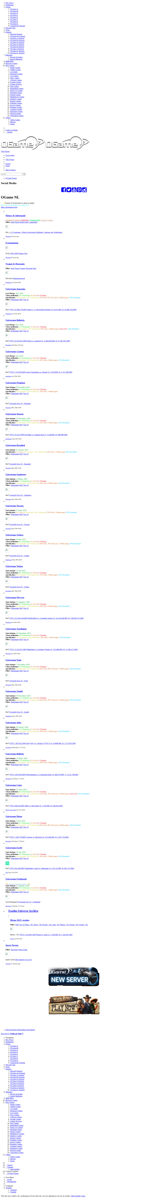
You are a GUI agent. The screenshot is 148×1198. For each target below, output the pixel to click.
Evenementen (12, 243)
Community (33, 222)
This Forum (5, 151)
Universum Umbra (14, 535)
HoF (21, 300)
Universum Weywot (15, 597)
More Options (11, 170)
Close (83, 1196)
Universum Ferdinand (16, 879)
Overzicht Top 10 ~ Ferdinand (29, 902)
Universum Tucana (15, 506)
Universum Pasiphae (15, 383)
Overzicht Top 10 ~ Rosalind (20, 464)
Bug (34, 268)
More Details (76, 1196)
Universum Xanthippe (16, 629)
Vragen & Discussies (15, 264)
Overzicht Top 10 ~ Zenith (19, 712)
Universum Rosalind (15, 445)
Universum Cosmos (15, 351)
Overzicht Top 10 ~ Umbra (19, 556)
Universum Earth (14, 848)
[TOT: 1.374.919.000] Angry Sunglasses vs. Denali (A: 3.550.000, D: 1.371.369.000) (40, 372)
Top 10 (25, 300)
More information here (9, 207)
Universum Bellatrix (15, 320)
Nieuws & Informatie (15, 215)
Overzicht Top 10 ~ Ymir (18, 681)
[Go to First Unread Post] (7, 228)
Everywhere (10, 155)
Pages (8, 166)
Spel (12, 222)
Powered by (12, 1034)
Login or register (12, 130)
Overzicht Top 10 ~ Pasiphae (20, 404)
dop (7, 872)
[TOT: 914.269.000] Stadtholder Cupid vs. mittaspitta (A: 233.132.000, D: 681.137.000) (41, 868)
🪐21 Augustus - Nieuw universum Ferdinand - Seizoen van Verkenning (35, 232)
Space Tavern (12, 945)
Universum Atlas (13, 722)
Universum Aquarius (15, 289)
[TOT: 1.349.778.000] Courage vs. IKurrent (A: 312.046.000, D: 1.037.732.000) (39, 837)
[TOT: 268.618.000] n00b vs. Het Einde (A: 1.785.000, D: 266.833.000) (36, 806)
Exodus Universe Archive (23, 910)
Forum (8, 164)
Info (26, 222)
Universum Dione (14, 816)
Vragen (22, 268)
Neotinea (8, 236)
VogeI (12, 939)
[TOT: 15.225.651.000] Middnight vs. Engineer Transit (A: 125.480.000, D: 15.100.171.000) (43, 649)
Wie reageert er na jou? (23, 960)
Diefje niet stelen (11, 810)
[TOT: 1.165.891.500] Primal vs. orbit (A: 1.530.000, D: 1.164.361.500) (45, 935)
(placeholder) (15, 1169)
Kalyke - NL (47, 925)
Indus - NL (29, 925)
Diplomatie (15, 300)
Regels (22, 222)
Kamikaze (9, 282)
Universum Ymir (13, 660)
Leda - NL (56, 925)
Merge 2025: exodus (19, 920)
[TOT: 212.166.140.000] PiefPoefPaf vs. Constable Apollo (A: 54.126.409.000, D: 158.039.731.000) (46, 618)
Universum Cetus (14, 785)
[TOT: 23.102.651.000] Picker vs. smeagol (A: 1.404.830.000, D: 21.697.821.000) (39, 341)
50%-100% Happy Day (19, 253)
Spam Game (22, 950)
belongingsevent (19, 278)
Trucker (8, 964)
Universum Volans (14, 566)
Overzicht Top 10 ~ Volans (19, 587)
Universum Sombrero (16, 474)
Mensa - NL (64, 925)
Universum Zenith (14, 691)
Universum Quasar (15, 414)
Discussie (29, 268)
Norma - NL (73, 925)
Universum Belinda (15, 754)
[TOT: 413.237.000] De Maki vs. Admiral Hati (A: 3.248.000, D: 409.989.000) (38, 435)
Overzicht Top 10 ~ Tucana (19, 524)
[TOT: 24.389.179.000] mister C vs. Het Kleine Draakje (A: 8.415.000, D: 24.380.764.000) (43, 310)
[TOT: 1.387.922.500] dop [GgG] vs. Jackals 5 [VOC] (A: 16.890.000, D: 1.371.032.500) (42, 743)
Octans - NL (83, 925)
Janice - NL (37, 925)
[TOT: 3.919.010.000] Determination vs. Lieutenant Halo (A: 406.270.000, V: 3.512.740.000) (43, 775)
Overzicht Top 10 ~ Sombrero (20, 495)
